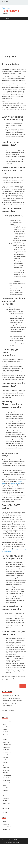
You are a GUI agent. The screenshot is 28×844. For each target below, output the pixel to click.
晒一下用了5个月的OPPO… (10, 703)
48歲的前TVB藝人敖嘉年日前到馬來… (13, 700)
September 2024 (7, 752)
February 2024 (6, 770)
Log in (4, 821)
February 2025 (6, 739)
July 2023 (5, 788)
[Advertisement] (14, 37)
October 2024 (6, 749)
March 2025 (6, 737)
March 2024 (6, 767)
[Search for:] (14, 686)
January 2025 (6, 742)
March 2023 (6, 798)
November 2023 (7, 777)
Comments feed (7, 826)
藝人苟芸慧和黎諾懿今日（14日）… (12, 695)
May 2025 (5, 732)
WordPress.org (6, 829)
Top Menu (5, 1)
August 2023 (6, 785)
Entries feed (6, 824)
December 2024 (7, 744)
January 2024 (6, 772)
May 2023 (5, 793)
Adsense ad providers (15, 483)
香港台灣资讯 (11, 11)
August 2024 (6, 754)
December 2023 (7, 775)
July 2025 (5, 726)
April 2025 (5, 734)
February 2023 (6, 800)
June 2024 (5, 760)
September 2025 (7, 721)
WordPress (10, 842)
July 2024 (5, 757)
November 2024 (7, 747)
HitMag (17, 842)
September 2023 (7, 782)
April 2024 (5, 765)
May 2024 (5, 762)
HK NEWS (5, 812)
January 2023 (6, 803)
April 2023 (5, 795)
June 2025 (5, 729)
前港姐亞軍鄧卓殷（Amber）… (11, 706)
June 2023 (5, 790)
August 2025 (6, 724)
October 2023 (6, 780)
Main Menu (8, 18)
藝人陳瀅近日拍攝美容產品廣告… (11, 698)
